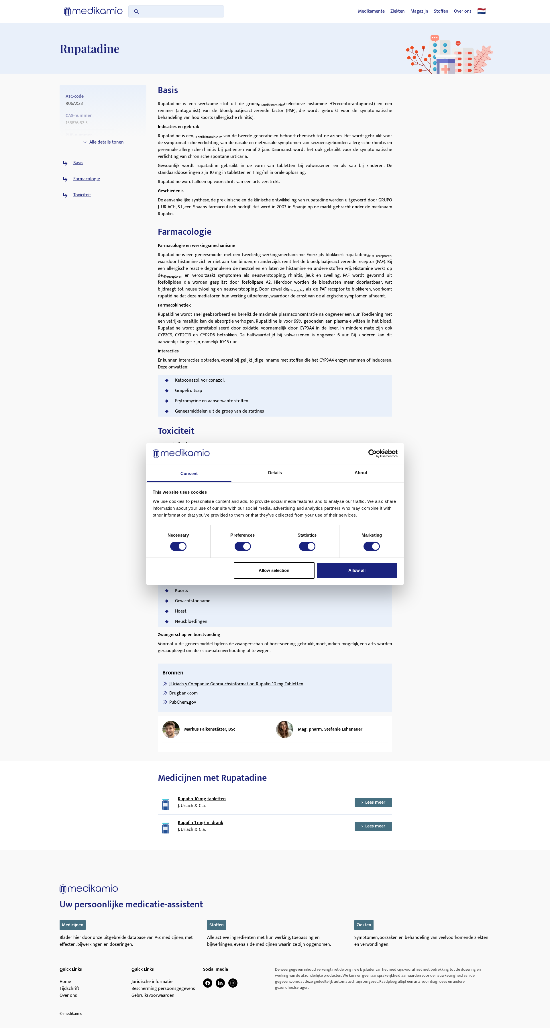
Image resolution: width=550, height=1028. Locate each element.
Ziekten (397, 11)
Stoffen (441, 11)
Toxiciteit (82, 195)
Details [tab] (275, 472)
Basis (78, 163)
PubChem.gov (182, 702)
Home (65, 981)
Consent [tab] (189, 473)
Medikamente (371, 11)
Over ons (463, 11)
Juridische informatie (151, 981)
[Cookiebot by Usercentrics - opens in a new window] (372, 453)
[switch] (243, 546)
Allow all (357, 570)
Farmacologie (86, 179)
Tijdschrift (69, 988)
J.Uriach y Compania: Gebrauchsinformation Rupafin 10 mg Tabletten (236, 684)
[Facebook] (207, 983)
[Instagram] (232, 983)
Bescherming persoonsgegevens (163, 988)
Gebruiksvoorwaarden (152, 995)
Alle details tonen (106, 142)
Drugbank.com (183, 693)
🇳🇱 (481, 11)
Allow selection (274, 570)
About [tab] (361, 472)
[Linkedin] (220, 983)
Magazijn (419, 11)
